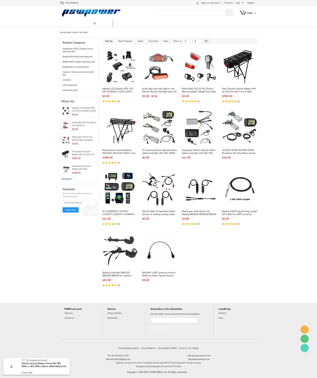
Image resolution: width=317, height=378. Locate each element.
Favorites (153, 41)
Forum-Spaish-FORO (167, 348)
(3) (238, 224)
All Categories (70, 23)
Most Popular (125, 41)
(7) (119, 163)
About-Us (68, 313)
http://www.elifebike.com (199, 359)
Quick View (120, 77)
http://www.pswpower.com (199, 356)
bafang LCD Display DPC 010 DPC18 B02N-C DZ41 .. (84, 111)
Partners (222, 313)
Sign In (204, 3)
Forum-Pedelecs (148, 348)
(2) (198, 101)
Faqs (221, 318)
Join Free (214, 3)
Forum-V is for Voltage (189, 348)
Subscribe (70, 210)
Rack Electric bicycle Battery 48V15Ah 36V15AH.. (81, 169)
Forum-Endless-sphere (128, 348)
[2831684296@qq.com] (304, 329)
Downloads (112, 318)
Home (105, 23)
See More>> (66, 179)
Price (176, 41)
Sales (140, 41)
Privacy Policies (114, 313)
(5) (119, 101)
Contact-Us (69, 318)
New (166, 41)
